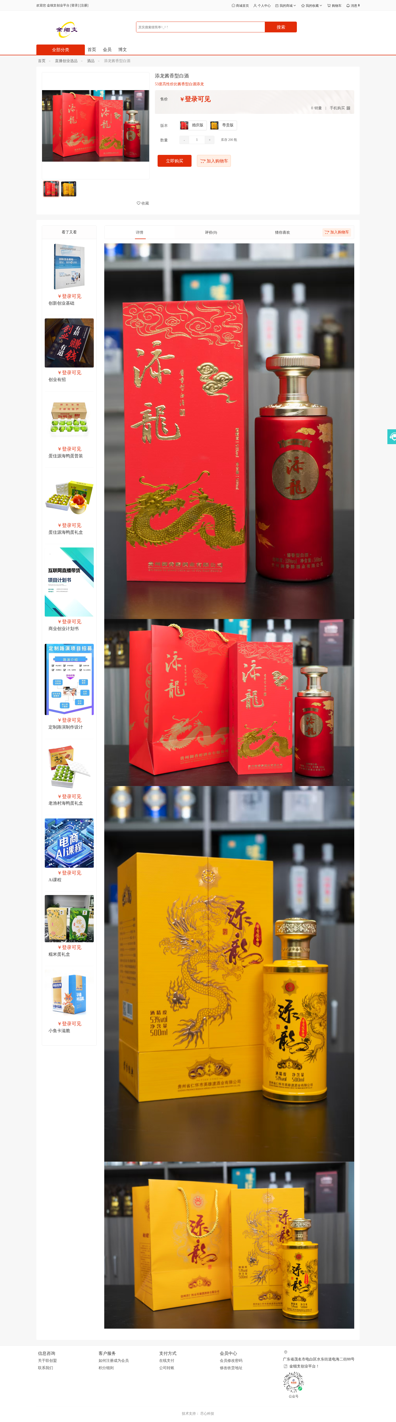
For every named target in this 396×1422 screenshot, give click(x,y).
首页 (92, 49)
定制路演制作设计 (65, 727)
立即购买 (174, 161)
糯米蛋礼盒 (59, 954)
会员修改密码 (231, 1361)
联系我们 (45, 1368)
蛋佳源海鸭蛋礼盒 (65, 532)
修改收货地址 (231, 1368)
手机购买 (337, 108)
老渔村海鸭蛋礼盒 (65, 803)
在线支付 (166, 1361)
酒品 (91, 61)
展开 (391, 443)
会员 (107, 49)
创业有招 (57, 379)
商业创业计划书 (63, 628)
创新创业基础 (61, 303)
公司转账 (166, 1368)
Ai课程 (54, 879)
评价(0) (211, 232)
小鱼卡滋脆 (59, 1030)
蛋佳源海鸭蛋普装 (65, 456)
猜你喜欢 (282, 232)
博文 (122, 49)
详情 (139, 232)
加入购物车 (217, 161)
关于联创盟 (47, 1361)
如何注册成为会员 (114, 1361)
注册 (84, 5)
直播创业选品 (66, 61)
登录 (74, 5)
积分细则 (106, 1368)
